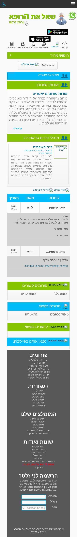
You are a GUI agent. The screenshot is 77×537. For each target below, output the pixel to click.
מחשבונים (38, 424)
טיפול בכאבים (59, 314)
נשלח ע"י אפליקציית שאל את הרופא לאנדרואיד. (46, 266)
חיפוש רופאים (38, 421)
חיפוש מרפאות (38, 418)
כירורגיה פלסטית (38, 359)
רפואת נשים (38, 405)
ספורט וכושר (38, 393)
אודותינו (38, 458)
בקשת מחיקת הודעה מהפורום (38, 461)
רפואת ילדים (29, 293)
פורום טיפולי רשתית (38, 377)
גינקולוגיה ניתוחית (38, 365)
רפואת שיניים (38, 396)
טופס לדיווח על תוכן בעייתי (38, 464)
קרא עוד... (16, 128)
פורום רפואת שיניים (38, 374)
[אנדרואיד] (57, 34)
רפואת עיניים (38, 399)
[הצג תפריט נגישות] (3, 4)
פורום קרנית (38, 362)
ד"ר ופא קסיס (42, 147)
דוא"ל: (53, 501)
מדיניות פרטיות (38, 449)
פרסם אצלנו (38, 455)
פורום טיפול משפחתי (38, 430)
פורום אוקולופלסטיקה (38, 371)
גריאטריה (31, 314)
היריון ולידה (38, 390)
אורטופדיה (38, 402)
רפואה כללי (61, 293)
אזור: (54, 507)
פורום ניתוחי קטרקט (38, 433)
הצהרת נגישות (38, 452)
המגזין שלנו (38, 427)
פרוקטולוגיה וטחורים (38, 368)
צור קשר (38, 467)
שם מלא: (52, 496)
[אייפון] (40, 41)
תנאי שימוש (38, 446)
